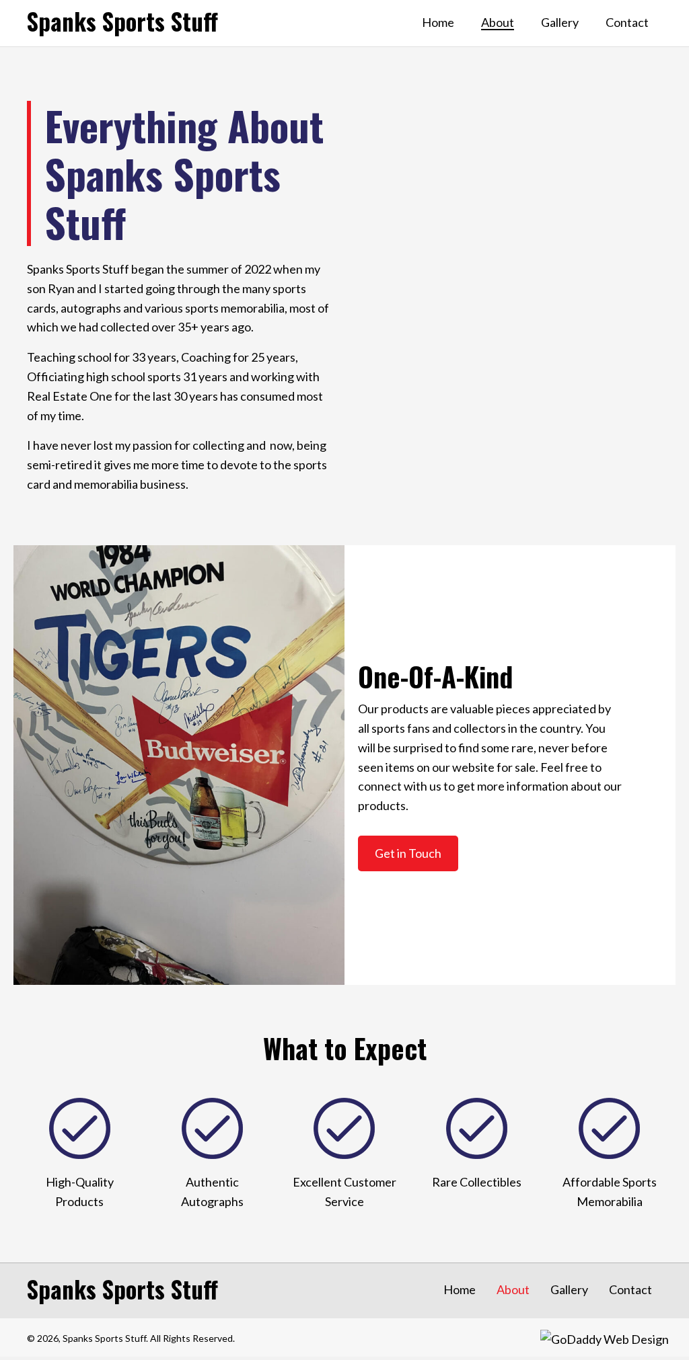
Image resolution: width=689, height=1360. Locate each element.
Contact (630, 1289)
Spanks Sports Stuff (122, 20)
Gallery (569, 1289)
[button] (408, 853)
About (513, 1289)
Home (459, 1289)
